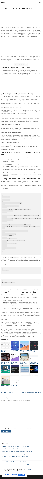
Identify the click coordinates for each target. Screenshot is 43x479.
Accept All (21, 474)
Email (2, 418)
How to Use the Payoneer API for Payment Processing (13, 454)
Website (2, 423)
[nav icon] (40, 2)
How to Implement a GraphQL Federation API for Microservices (15, 446)
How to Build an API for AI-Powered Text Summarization (14, 448)
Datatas (4, 2)
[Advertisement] (21, 18)
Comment (3, 403)
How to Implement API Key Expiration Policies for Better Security (15, 456)
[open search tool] (36, 2)
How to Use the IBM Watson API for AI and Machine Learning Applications (17, 451)
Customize (7, 474)
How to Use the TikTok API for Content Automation (13, 459)
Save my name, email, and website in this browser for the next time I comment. (19, 428)
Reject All (14, 474)
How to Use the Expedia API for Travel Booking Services (14, 461)
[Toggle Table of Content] (25, 64)
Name (2, 413)
